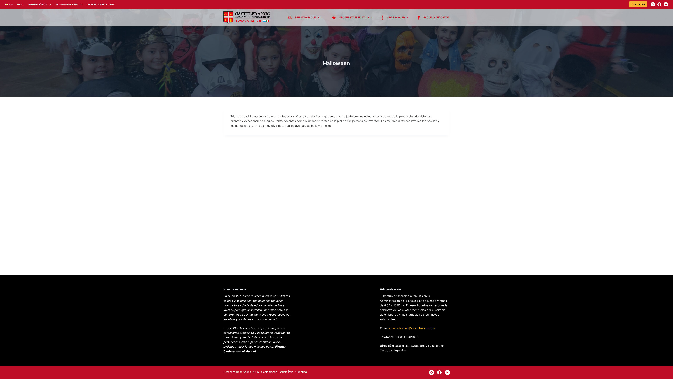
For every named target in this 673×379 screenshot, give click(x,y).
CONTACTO (638, 4)
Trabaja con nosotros (100, 4)
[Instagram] (653, 4)
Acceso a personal (67, 4)
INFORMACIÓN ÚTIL (38, 4)
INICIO (20, 4)
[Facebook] (659, 4)
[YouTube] (666, 4)
